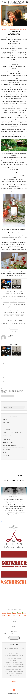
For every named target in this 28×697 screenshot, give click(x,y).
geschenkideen (13, 664)
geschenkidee (7, 664)
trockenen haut (22, 323)
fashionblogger (19, 660)
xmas (18, 675)
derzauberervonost (9, 655)
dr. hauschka (12, 296)
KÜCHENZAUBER (7, 436)
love (16, 668)
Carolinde (11, 335)
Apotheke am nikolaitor (10, 293)
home (9, 666)
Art (23, 648)
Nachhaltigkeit (13, 307)
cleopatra (5, 296)
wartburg (6, 671)
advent (6, 648)
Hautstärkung (13, 301)
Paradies (11, 315)
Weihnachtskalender (11, 673)
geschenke (19, 662)
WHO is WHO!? (6, 422)
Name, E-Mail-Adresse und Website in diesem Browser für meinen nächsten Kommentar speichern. (12, 391)
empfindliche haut (21, 296)
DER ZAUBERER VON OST (15, 1)
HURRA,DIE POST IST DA (8, 442)
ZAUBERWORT (6, 439)
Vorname (14, 621)
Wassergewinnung (14, 328)
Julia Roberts (6, 304)
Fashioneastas (9, 662)
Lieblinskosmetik (15, 304)
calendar (10, 651)
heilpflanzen (21, 301)
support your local (14, 669)
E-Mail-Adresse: (14, 631)
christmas (14, 651)
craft (20, 651)
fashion (14, 660)
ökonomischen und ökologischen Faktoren (14, 312)
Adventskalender (12, 648)
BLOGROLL (5, 452)
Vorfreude (20, 669)
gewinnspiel (20, 664)
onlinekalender (21, 668)
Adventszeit (19, 648)
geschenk (15, 662)
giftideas (5, 666)
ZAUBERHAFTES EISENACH (9, 446)
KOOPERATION (6, 449)
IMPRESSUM (6, 455)
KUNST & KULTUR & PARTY (9, 426)
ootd (6, 669)
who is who (14, 675)
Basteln (6, 651)
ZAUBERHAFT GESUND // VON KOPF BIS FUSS (13, 432)
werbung (11, 675)
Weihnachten (12, 671)
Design (15, 655)
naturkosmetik (21, 307)
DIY (22, 655)
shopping (9, 669)
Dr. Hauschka (8, 121)
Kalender (12, 666)
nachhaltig (5, 307)
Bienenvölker (20, 293)
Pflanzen (17, 315)
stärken (20, 320)
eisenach (10, 658)
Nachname (14, 626)
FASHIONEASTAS (7, 429)
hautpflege (6, 301)
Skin (16, 320)
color (17, 651)
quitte (22, 315)
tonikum (15, 323)
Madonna (23, 304)
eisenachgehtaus (9, 660)
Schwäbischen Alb (10, 320)
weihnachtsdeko (19, 671)
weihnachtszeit (19, 673)
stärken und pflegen (6, 323)
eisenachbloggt (18, 658)
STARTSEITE (6, 419)
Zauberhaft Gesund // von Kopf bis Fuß (17, 29)
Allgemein (4, 29)
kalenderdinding (17, 666)
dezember (19, 655)
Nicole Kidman (14, 309)
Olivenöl (6, 315)
